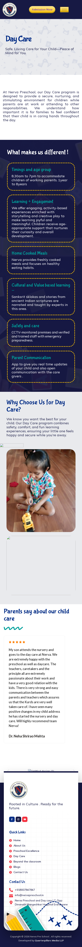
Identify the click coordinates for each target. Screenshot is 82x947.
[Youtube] (25, 819)
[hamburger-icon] (64, 9)
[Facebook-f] (12, 819)
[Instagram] (18, 819)
